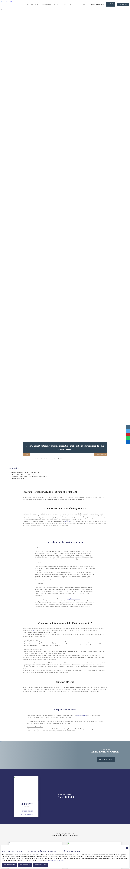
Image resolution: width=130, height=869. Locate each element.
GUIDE (64, 4)
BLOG (70, 4)
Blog (24, 459)
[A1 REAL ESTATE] (9, 4)
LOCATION (29, 4)
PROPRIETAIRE (47, 4)
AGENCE (57, 4)
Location (30, 459)
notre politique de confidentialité (54, 860)
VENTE (37, 4)
